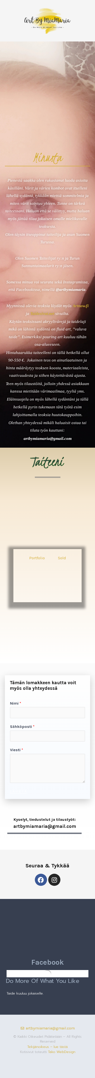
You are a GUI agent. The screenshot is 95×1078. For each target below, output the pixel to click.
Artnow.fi (81, 306)
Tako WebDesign (61, 1051)
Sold (62, 558)
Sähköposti (22, 726)
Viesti (16, 750)
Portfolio (37, 558)
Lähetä (18, 792)
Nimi (15, 703)
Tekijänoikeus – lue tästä (47, 1046)
